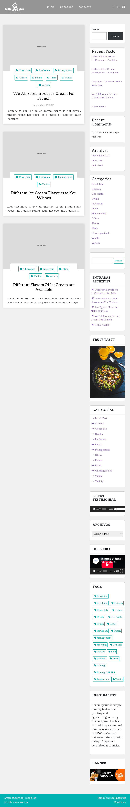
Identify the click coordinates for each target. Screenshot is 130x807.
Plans (54, 77)
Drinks (95, 198)
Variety (46, 84)
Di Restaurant (115, 797)
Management (65, 70)
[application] (107, 509)
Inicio (51, 7)
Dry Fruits (116, 616)
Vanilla (68, 77)
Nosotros (66, 7)
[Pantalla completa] (121, 571)
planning (101, 658)
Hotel (113, 623)
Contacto (85, 7)
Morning (102, 644)
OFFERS (117, 644)
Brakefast (102, 596)
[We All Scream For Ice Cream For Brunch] (43, 48)
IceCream (44, 70)
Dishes (118, 610)
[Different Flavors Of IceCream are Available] (43, 246)
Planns (38, 77)
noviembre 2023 (101, 155)
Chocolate (25, 70)
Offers (23, 77)
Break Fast (98, 184)
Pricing (101, 665)
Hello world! (99, 106)
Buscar (95, 29)
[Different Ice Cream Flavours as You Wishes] (43, 155)
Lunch (117, 630)
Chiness (96, 188)
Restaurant (103, 679)
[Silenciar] (115, 509)
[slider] (119, 509)
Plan (113, 651)
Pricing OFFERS (106, 672)
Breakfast (102, 603)
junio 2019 (97, 165)
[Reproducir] (94, 509)
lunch (95, 208)
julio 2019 (97, 160)
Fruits (100, 623)
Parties (101, 651)
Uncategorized (100, 233)
